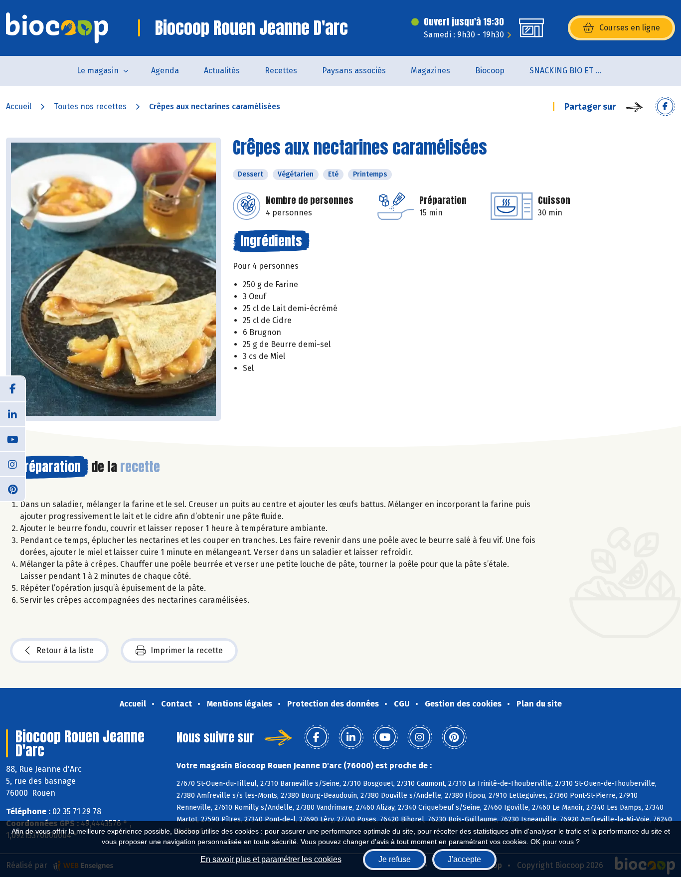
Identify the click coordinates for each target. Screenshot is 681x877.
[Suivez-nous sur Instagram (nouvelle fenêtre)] (12, 463)
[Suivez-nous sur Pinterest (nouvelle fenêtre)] (12, 488)
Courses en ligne (629, 27)
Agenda (165, 70)
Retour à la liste (65, 650)
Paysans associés (354, 70)
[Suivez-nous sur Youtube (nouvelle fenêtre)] (12, 438)
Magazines (430, 70)
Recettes (281, 70)
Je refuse (394, 859)
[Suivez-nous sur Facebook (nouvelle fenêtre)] (12, 388)
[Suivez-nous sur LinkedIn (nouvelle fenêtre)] (12, 413)
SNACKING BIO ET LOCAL (573, 70)
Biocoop (490, 70)
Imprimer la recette (187, 650)
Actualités (222, 70)
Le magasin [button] (98, 70)
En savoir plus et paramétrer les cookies (270, 859)
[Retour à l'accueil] (57, 27)
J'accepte (464, 859)
